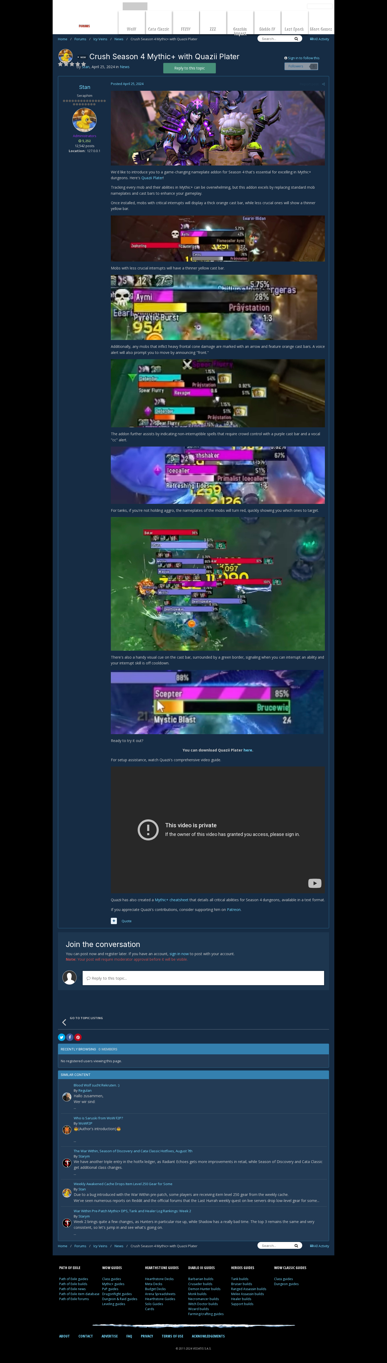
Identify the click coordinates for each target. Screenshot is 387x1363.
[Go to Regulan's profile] (66, 1097)
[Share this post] (323, 84)
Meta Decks (153, 1284)
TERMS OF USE (172, 1336)
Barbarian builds (200, 1279)
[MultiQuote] (114, 921)
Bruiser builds (241, 1284)
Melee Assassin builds (247, 1294)
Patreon (234, 909)
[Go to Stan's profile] (65, 56)
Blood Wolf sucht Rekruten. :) (96, 1086)
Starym (84, 1156)
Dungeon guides (286, 1284)
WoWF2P (85, 1123)
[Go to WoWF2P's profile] (66, 1129)
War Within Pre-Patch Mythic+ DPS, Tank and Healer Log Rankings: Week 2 (132, 1211)
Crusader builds (200, 1284)
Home (65, 39)
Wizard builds (198, 1309)
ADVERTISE (110, 1336)
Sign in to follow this (304, 58)
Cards (149, 1309)
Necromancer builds (203, 1299)
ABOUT (64, 1336)
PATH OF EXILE (69, 1267)
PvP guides (110, 1289)
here (248, 750)
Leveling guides (113, 1304)
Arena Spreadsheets (160, 1294)
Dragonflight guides (117, 1294)
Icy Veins (102, 39)
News (121, 39)
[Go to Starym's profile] (66, 1163)
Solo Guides (154, 1304)
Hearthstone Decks (159, 1279)
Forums (83, 39)
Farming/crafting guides (206, 1314)
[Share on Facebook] (69, 1037)
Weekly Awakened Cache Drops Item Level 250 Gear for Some (123, 1184)
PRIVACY (147, 1336)
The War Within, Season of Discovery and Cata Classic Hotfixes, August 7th (133, 1151)
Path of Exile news (72, 1289)
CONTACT (85, 1336)
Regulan (85, 1090)
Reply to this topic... (109, 978)
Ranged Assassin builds (248, 1289)
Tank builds (239, 1279)
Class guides (111, 1279)
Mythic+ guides (113, 1284)
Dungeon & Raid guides (119, 1299)
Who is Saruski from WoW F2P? (98, 1118)
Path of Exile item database (79, 1294)
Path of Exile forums (74, 1299)
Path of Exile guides (73, 1279)
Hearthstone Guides (160, 1299)
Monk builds (197, 1294)
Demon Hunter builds (204, 1289)
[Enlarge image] (218, 127)
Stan (84, 87)
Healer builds (241, 1299)
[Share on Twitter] (61, 1037)
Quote (127, 921)
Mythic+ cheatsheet (171, 899)
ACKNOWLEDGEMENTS (208, 1336)
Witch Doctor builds (203, 1304)
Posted (127, 83)
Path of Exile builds (73, 1284)
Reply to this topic (189, 68)
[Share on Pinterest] (78, 1037)
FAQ (129, 1336)
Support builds (242, 1304)
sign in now (179, 953)
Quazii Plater (152, 177)
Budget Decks (155, 1289)
